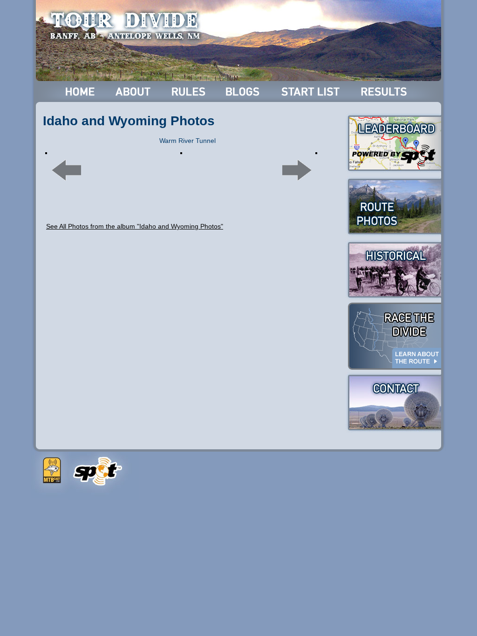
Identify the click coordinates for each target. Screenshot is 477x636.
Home (80, 91)
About (134, 91)
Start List (312, 91)
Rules (189, 91)
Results (385, 91)
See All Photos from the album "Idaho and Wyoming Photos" (134, 226)
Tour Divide (128, 25)
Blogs (244, 91)
